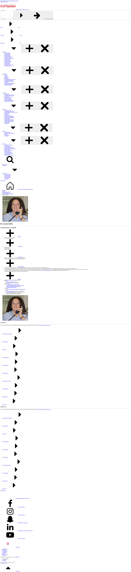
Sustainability (7, 123)
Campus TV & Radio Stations (9, 116)
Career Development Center (9, 58)
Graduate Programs (8, 54)
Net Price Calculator (8, 98)
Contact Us (4, 560)
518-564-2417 (40, 325)
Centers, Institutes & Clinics (9, 147)
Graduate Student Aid (8, 99)
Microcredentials (7, 55)
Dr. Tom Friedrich (5, 365)
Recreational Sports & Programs (10, 133)
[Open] (37, 48)
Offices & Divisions (8, 146)
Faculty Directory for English (7, 333)
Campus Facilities (7, 154)
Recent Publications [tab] (21, 266)
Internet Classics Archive (11, 291)
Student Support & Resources (9, 120)
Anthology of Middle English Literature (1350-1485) (15, 285)
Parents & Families (8, 175)
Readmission (7, 78)
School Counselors (8, 176)
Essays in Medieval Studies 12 (46, 270)
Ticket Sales (6, 135)
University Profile (7, 151)
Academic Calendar (8, 61)
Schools (3, 191)
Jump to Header (3, 0)
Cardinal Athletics (7, 132)
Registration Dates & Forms (9, 81)
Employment (4, 548)
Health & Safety (7, 118)
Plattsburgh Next (7, 149)
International (7, 77)
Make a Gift (4, 165)
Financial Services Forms (9, 101)
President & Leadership (8, 144)
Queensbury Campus (8, 57)
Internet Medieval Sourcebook (11, 282)
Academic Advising (8, 62)
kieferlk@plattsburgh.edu (46, 325)
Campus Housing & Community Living (11, 112)
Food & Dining (7, 113)
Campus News (7, 145)
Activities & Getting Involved (9, 111)
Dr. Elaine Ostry (5, 396)
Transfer (6, 75)
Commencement (7, 122)
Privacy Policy (4, 559)
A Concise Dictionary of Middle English (13, 284)
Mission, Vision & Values (9, 150)
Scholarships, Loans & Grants (9, 94)
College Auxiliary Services (9, 153)
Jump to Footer (15, 0)
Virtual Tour (18, 547)
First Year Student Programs (9, 121)
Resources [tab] (19, 279)
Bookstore (4, 555)
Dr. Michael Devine (5, 357)
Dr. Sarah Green (5, 373)
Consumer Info (4, 551)
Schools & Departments (8, 56)
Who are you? (4, 173)
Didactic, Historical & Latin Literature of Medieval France (16, 289)
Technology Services (8, 65)
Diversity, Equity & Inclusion (9, 117)
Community (6, 178)
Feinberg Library (5, 554)
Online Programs (7, 53)
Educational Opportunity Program (10, 79)
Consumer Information (8, 152)
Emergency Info (5, 549)
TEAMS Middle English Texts (11, 287)
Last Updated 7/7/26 (3, 563)
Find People (4, 550)
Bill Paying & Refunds (8, 97)
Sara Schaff (4, 404)
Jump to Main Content (9, 0)
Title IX (3, 553)
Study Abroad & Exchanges (9, 64)
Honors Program (7, 59)
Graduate (6, 76)
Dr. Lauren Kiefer (5, 388)
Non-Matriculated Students (9, 80)
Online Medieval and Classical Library (11, 280)
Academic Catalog (7, 60)
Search (2, 18)
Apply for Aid (7, 96)
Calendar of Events (8, 110)
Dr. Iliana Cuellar (5, 341)
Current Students (7, 174)
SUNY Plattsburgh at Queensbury (10, 148)
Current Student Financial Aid (9, 100)
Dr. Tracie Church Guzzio (6, 465)
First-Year (6, 74)
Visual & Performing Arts (9, 115)
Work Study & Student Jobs (9, 95)
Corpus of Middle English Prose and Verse (13, 286)
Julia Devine (4, 349)
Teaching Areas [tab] (20, 246)
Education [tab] (19, 236)
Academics (4, 190)
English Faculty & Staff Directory (7, 193)
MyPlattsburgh (4, 164)
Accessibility (4, 552)
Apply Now (6, 82)
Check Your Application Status (9, 83)
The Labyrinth (9, 281)
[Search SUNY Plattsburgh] (10, 162)
